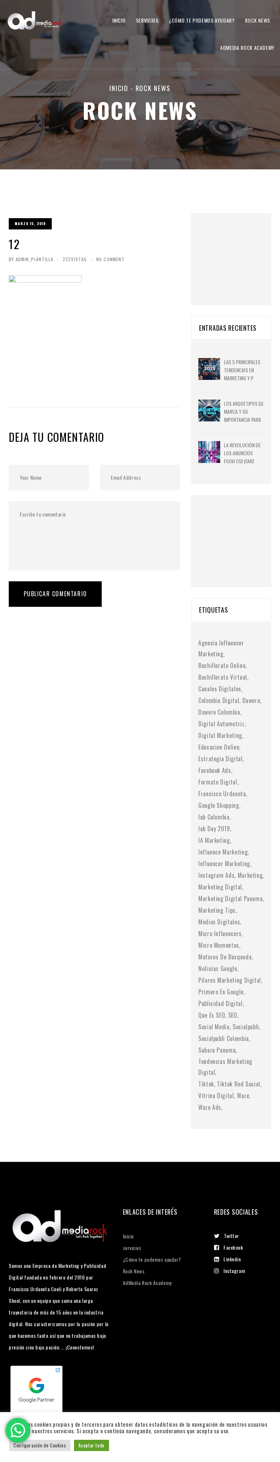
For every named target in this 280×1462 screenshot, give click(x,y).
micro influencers (220, 933)
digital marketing (220, 735)
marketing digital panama (230, 898)
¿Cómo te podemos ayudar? (201, 20)
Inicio (118, 20)
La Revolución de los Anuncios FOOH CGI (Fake (242, 453)
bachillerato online (221, 665)
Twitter (231, 1235)
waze (243, 1095)
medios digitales (219, 921)
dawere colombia (219, 712)
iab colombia (214, 817)
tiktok (206, 1084)
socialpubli (246, 1026)
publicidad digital (220, 1003)
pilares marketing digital (229, 980)
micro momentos (218, 945)
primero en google (221, 991)
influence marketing (223, 852)
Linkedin (232, 1259)
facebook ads (214, 770)
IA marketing (214, 840)
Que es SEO (211, 1015)
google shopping (218, 805)
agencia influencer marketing (221, 648)
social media (214, 1026)
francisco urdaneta (222, 793)
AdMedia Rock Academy (147, 1282)
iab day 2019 (214, 828)
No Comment (110, 259)
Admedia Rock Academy (247, 48)
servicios (147, 20)
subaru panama (217, 1050)
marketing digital (220, 887)
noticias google (217, 968)
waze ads (209, 1107)
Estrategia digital (220, 758)
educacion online (218, 747)
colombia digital (218, 700)
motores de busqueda (225, 956)
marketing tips (217, 910)
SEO (232, 1015)
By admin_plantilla (31, 259)
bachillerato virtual (222, 677)
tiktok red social (238, 1084)
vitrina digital (216, 1095)
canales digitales (219, 688)
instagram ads (216, 875)
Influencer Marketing (224, 863)
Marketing (250, 875)
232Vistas (75, 259)
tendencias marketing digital (225, 1067)
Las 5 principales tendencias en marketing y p (242, 370)
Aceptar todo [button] (91, 1445)
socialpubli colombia (223, 1038)
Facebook (233, 1247)
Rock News (257, 20)
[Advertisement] (239, 249)
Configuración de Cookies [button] (39, 1445)
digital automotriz (221, 723)
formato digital (217, 782)
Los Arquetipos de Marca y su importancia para (244, 411)
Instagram (234, 1270)
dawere (251, 700)
